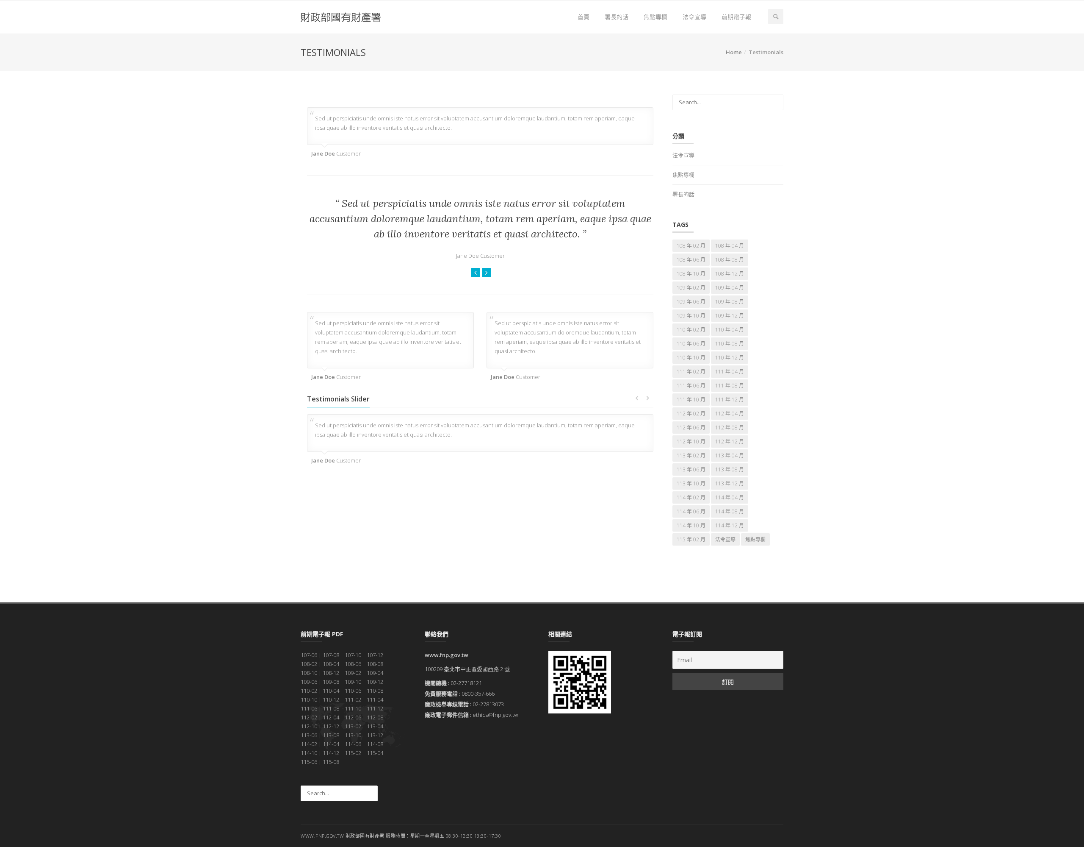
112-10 (309, 726)
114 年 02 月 (691, 497)
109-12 (375, 681)
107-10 (353, 655)
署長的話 (616, 17)
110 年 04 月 (729, 329)
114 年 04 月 (729, 497)
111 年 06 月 (691, 385)
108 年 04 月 (729, 245)
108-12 (331, 673)
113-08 (331, 735)
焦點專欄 (655, 17)
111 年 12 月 (729, 399)
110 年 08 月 (729, 343)
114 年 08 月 (729, 511)
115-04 (375, 753)
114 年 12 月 (729, 525)
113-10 (353, 735)
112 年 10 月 (691, 441)
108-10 (309, 673)
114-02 (309, 744)
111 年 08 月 (729, 385)
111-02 (353, 699)
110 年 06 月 (691, 343)
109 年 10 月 (691, 315)
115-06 (309, 762)
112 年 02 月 (691, 413)
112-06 (353, 717)
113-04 (375, 726)
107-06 (309, 655)
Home (734, 52)
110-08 (375, 690)
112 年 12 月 (729, 441)
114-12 (331, 753)
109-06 (309, 681)
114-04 (331, 744)
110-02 (309, 690)
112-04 (331, 717)
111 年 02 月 (691, 371)
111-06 (309, 708)
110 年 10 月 (691, 357)
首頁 (583, 17)
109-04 (375, 673)
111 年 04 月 (729, 371)
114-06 (353, 744)
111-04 (375, 699)
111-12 (375, 708)
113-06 (309, 735)
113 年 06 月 (691, 469)
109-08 (331, 681)
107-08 (331, 655)
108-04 (331, 664)
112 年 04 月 (729, 413)
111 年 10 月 (691, 399)
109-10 (353, 681)
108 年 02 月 (691, 245)
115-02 (353, 753)
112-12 (331, 726)
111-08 (331, 708)
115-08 (331, 762)
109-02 (353, 673)
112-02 (309, 717)
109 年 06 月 (691, 301)
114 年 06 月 (691, 511)
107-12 (375, 655)
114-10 (309, 753)
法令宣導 (694, 17)
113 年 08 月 (729, 469)
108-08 (375, 664)
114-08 (375, 744)
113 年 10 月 (691, 483)
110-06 (353, 690)
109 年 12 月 (729, 315)
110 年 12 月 (729, 357)
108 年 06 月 (691, 259)
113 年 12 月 (729, 483)
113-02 (353, 726)
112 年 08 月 (729, 427)
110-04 (331, 690)
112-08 (375, 717)
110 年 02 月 (691, 329)
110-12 (331, 699)
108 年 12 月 (729, 273)
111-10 (353, 708)
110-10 (309, 699)
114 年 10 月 (691, 525)
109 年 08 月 (729, 301)
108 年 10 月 (691, 273)
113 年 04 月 (729, 455)
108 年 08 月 (729, 259)
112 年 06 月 (691, 427)
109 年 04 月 (729, 287)
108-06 (353, 664)
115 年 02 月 (691, 539)
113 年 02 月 (691, 455)
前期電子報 (736, 17)
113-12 (375, 735)
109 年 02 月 (691, 287)
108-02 (309, 664)
